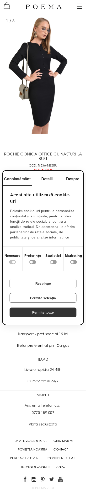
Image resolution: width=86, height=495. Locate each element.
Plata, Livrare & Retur (30, 441)
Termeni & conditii (35, 467)
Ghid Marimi (63, 441)
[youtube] (60, 480)
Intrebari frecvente (26, 458)
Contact (61, 449)
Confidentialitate (62, 458)
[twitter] (52, 480)
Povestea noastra (32, 449)
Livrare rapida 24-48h (43, 370)
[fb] (25, 480)
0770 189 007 (43, 413)
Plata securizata (43, 424)
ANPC (60, 467)
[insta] (34, 480)
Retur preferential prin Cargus (43, 345)
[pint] (43, 480)
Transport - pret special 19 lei (43, 334)
